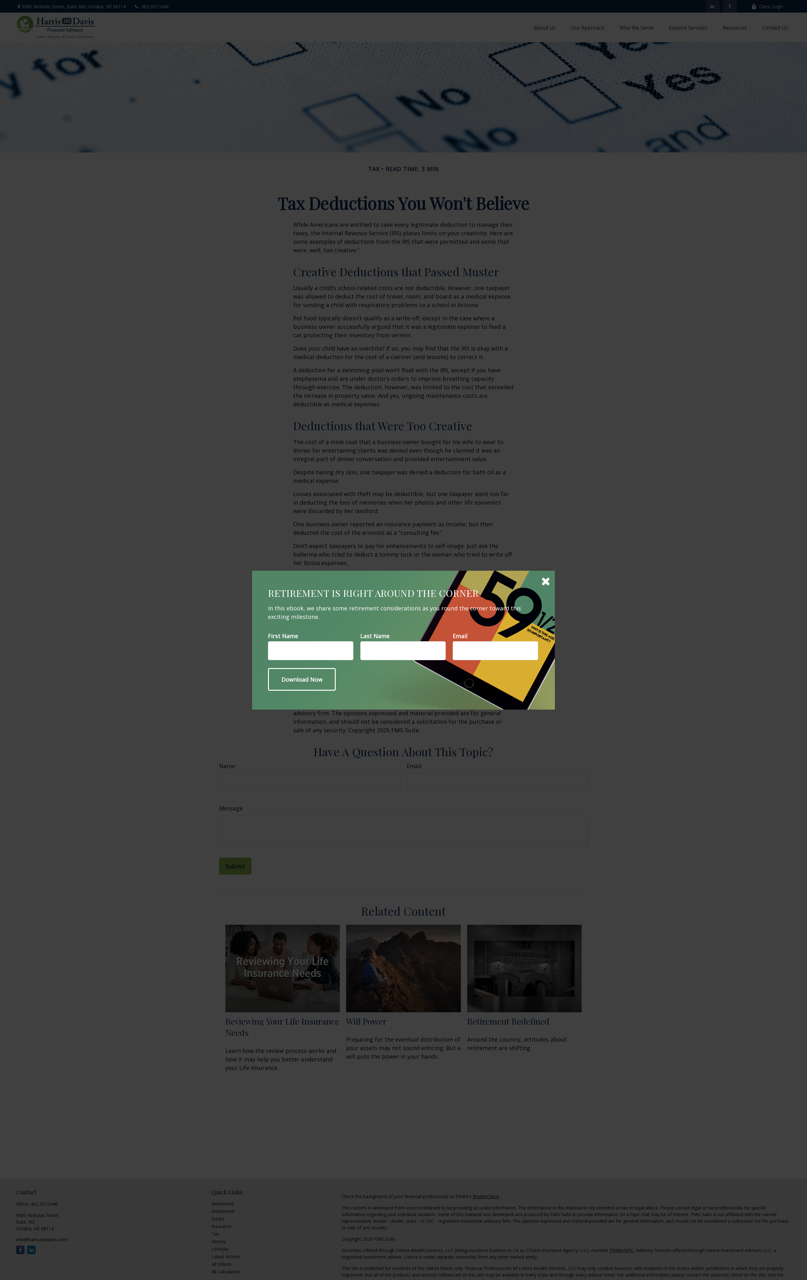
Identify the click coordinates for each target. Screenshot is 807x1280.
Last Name (375, 636)
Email (460, 636)
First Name (283, 636)
